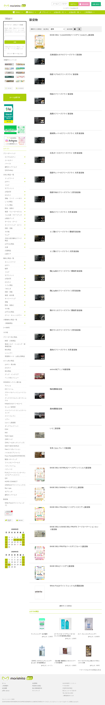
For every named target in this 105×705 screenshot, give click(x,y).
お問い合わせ (5, 690)
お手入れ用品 (9, 244)
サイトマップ (36, 690)
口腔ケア (8, 254)
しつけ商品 (9, 201)
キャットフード (10, 262)
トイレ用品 (9, 205)
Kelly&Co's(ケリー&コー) (13, 403)
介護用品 (8, 250)
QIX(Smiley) (9, 170)
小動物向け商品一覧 (10, 319)
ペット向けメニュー (12, 378)
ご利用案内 (88, 12)
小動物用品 (9, 323)
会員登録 (34, 683)
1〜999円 (6, 327)
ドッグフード (9, 178)
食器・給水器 (9, 295)
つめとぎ (8, 288)
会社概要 (4, 688)
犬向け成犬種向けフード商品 (13, 239)
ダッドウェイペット (12, 426)
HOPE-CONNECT (11, 481)
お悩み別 (8, 192)
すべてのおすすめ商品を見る (91, 670)
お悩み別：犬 (59, 12)
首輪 (6, 302)
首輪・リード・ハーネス (13, 198)
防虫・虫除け (9, 208)
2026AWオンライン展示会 (12, 382)
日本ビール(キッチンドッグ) (14, 442)
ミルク (7, 185)
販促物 (5, 499)
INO (6, 432)
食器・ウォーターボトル (13, 211)
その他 (7, 231)
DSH (6, 429)
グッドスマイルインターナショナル (15, 399)
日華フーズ (9, 439)
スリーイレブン (10, 416)
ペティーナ (9, 469)
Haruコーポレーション (12, 449)
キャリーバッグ (10, 298)
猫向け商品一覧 (8, 258)
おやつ (7, 181)
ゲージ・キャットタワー (13, 315)
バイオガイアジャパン (12, 452)
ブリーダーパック (9, 153)
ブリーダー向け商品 (10, 337)
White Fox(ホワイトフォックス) (14, 504)
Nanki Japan (9, 436)
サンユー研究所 (10, 407)
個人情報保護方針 (37, 688)
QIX (6, 478)
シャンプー (9, 353)
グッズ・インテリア (12, 374)
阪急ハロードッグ (11, 459)
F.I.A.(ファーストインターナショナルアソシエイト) (15, 474)
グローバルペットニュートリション (15, 393)
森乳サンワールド (11, 167)
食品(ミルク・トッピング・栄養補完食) (15, 345)
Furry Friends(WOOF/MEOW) (15, 456)
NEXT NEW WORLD (12, 446)
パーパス (8, 163)
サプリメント (9, 188)
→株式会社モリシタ (68, 695)
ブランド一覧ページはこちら (15, 53)
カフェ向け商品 (8, 361)
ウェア (7, 235)
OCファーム (9, 389)
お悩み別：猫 (74, 12)
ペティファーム (10, 466)
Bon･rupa (8, 488)
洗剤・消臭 (9, 228)
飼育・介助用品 (10, 341)
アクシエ (8, 386)
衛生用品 (8, 350)
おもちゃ (8, 195)
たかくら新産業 (10, 422)
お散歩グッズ (9, 218)
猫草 (6, 268)
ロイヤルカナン (10, 157)
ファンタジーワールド (12, 462)
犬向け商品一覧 (8, 175)
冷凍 (6, 247)
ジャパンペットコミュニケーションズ (15, 411)
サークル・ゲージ (11, 221)
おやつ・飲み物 (10, 364)
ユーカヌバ (9, 160)
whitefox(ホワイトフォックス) (15, 485)
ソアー (7, 419)
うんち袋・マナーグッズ (13, 215)
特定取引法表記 (36, 685)
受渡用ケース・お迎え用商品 (15, 356)
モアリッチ (9, 491)
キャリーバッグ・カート (13, 225)
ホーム (4, 683)
